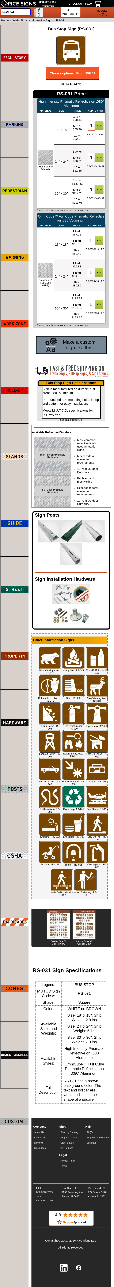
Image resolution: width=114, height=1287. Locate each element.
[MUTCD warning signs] (14, 257)
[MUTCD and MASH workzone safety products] (14, 324)
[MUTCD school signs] (14, 191)
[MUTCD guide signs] (14, 523)
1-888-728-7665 (44, 1192)
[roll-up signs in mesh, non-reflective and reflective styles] (14, 390)
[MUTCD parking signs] (14, 124)
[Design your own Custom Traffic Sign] (14, 1121)
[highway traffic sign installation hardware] (14, 723)
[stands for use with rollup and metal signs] (14, 457)
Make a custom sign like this (79, 344)
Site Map (91, 1143)
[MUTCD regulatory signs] (14, 58)
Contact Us (40, 1137)
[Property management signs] (14, 656)
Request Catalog (69, 1137)
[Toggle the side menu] (38, 12)
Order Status (67, 1143)
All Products (66, 1148)
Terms (63, 1166)
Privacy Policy (67, 1161)
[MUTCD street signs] (14, 590)
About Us (39, 1132)
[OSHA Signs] (14, 855)
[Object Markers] (14, 1055)
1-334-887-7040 (44, 1200)
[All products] (71, 12)
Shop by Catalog (69, 1132)
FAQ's (90, 1132)
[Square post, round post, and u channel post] (14, 789)
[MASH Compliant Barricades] (14, 922)
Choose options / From (72, 73)
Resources (40, 1148)
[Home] (18, 3)
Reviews (38, 1143)
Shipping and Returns (98, 1137)
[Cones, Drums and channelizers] (14, 988)
